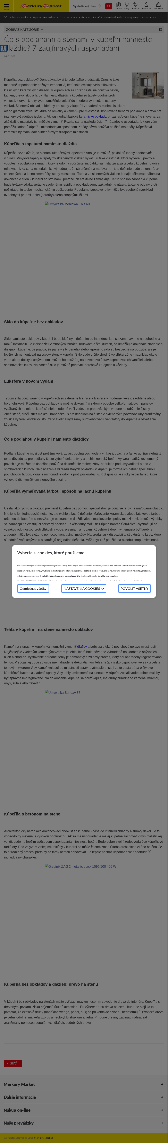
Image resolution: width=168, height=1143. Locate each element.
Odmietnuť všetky (33, 588)
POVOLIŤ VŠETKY (134, 588)
